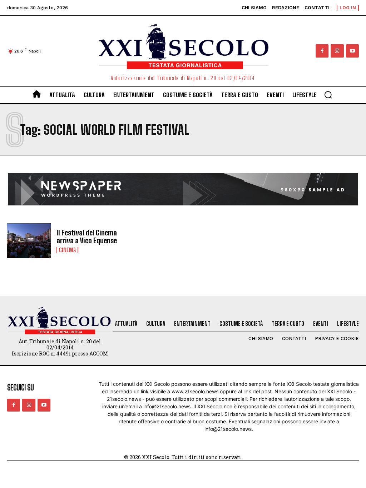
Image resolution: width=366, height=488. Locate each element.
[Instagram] (337, 50)
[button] (328, 94)
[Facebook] (322, 50)
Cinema (67, 250)
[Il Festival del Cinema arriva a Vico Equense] (29, 241)
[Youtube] (352, 50)
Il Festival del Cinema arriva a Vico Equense (86, 236)
